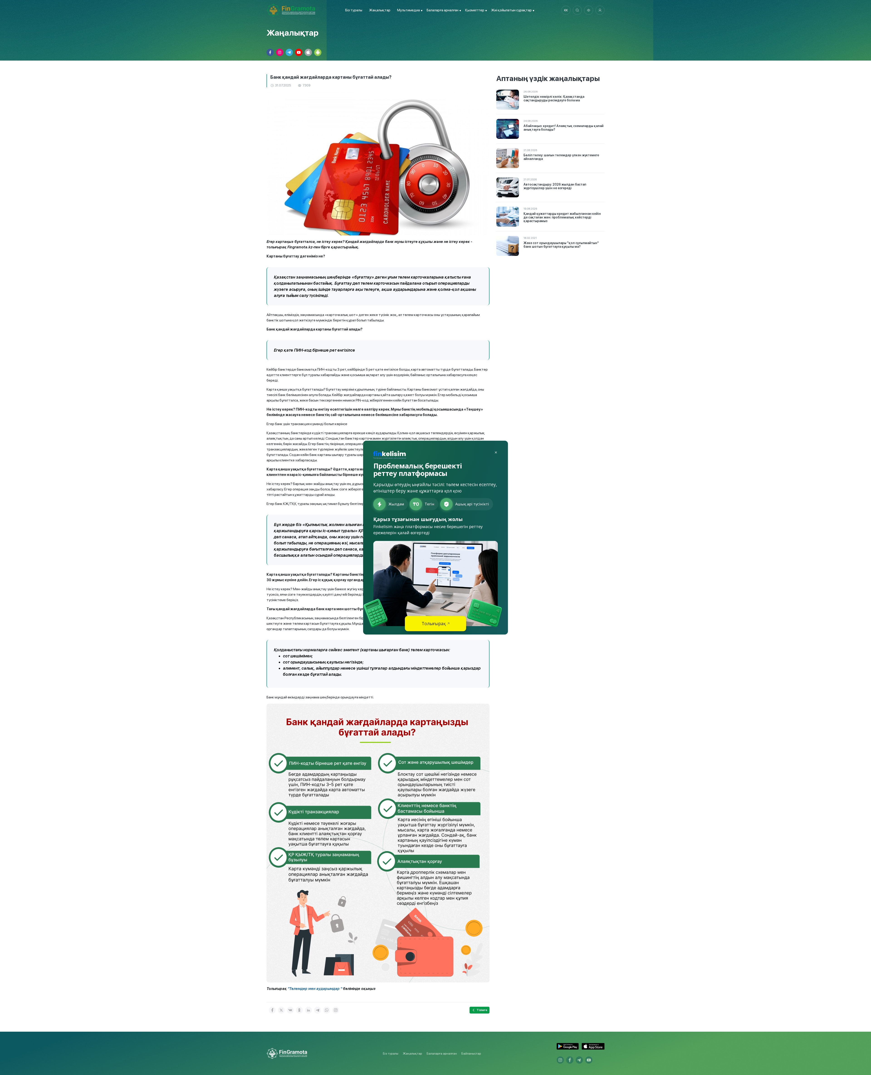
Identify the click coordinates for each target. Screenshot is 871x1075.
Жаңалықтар (379, 10)
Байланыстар (471, 1053)
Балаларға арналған (442, 1053)
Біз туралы (353, 10)
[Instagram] (335, 1010)
